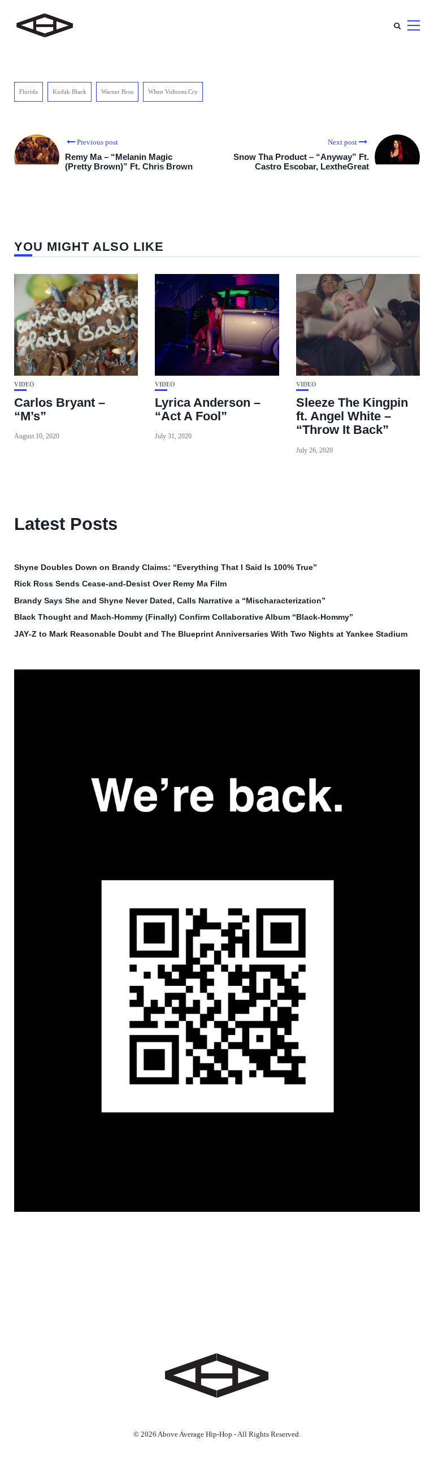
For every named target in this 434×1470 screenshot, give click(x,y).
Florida (28, 91)
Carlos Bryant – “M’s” (59, 409)
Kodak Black (69, 91)
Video (24, 384)
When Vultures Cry (173, 91)
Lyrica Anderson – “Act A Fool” (208, 409)
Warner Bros (117, 91)
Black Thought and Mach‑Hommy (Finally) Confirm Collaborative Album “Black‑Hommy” (183, 616)
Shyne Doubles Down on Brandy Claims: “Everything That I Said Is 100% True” (165, 567)
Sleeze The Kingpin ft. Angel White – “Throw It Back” (352, 416)
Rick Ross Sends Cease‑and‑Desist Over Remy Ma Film (120, 583)
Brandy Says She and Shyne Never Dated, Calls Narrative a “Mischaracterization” (170, 600)
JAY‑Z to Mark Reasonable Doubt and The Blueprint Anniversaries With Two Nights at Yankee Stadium (210, 633)
